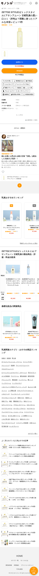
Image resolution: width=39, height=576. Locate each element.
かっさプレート (14, 426)
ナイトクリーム (29, 412)
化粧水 (4, 358)
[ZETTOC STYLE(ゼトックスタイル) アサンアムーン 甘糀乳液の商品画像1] (19, 37)
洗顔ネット (28, 398)
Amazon (20, 71)
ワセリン (4, 415)
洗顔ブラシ (5, 401)
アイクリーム (15, 376)
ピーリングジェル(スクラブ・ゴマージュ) (14, 372)
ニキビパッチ (6, 394)
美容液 (9, 358)
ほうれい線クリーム (14, 415)
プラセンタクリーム (19, 405)
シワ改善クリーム (26, 415)
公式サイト (19, 62)
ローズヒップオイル (19, 408)
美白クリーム (28, 401)
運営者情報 (9, 565)
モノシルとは (24, 560)
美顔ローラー (15, 419)
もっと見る (19, 115)
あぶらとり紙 (32, 387)
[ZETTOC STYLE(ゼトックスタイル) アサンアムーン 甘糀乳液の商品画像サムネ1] (5, 54)
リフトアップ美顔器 (22, 423)
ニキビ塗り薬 (6, 419)
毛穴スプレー (32, 372)
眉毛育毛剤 (31, 376)
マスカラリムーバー (8, 369)
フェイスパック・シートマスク (20, 394)
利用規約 (16, 565)
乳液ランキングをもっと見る (28, 243)
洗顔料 (13, 365)
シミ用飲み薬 (12, 390)
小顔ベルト (32, 423)
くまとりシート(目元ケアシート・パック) (14, 387)
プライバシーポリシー (27, 565)
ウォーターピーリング (8, 423)
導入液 (14, 358)
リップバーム (23, 380)
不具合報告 (19, 569)
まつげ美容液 (6, 376)
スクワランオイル (7, 408)
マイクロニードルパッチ (9, 398)
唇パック (30, 380)
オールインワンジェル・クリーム (12, 362)
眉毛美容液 (23, 376)
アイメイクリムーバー (22, 365)
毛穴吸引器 (5, 426)
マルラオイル (31, 408)
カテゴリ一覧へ (32, 433)
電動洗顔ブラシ (18, 401)
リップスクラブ (17, 383)
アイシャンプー (6, 380)
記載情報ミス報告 (32, 120)
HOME (19, 556)
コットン (4, 390)
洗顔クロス (20, 398)
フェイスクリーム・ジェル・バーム (12, 412)
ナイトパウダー (27, 362)
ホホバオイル (31, 405)
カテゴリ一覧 (15, 560)
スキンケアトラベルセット (25, 390)
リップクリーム (6, 383)
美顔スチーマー (24, 419)
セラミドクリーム (7, 405)
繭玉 (10, 401)
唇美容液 (14, 380)
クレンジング (6, 365)
